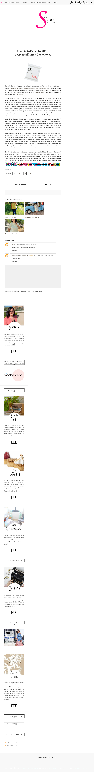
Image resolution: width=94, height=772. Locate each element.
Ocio (48, 2)
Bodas (17, 2)
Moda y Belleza (9, 2)
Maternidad (42, 2)
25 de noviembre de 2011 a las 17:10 (43, 255)
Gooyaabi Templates (81, 768)
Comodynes (19, 94)
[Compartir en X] (19, 173)
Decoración (34, 2)
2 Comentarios (32, 58)
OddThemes (53, 768)
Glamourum (39, 92)
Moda (10, 169)
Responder (14, 250)
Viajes (55, 2)
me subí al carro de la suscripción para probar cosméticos (28, 88)
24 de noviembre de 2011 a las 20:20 (26, 244)
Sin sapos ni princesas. (29, 768)
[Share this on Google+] (25, 173)
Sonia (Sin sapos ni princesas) (20, 255)
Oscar (13, 244)
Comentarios (10, 745)
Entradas (9, 742)
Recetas (25, 2)
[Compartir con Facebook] (14, 173)
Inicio (2, 2)
